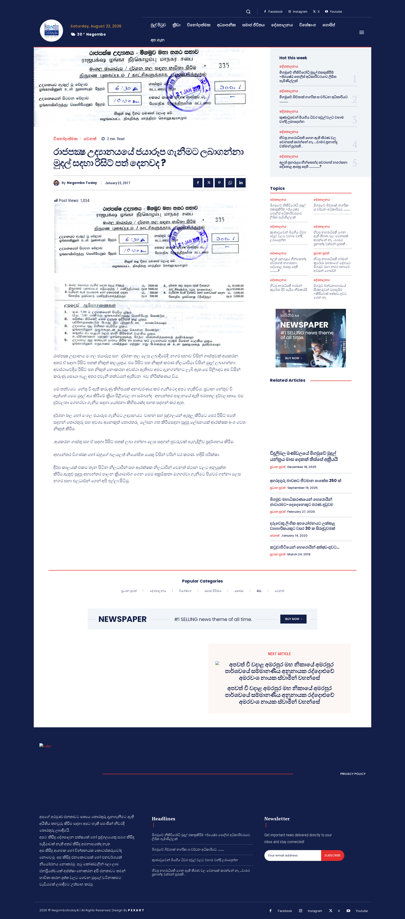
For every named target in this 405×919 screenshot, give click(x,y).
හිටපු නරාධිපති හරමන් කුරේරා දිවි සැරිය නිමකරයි (288, 287)
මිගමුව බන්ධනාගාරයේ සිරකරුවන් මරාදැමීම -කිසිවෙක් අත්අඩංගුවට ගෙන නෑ (330, 291)
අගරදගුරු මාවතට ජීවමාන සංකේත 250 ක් (305, 480)
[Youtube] (326, 12)
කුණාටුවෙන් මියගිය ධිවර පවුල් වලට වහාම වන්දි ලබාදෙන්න (311, 119)
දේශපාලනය (288, 66)
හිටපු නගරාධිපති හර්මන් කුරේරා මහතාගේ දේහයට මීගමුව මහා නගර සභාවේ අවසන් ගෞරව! (332, 265)
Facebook (275, 11)
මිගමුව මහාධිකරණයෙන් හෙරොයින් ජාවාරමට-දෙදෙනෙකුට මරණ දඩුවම (301, 502)
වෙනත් (90, 139)
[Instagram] (289, 12)
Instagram (300, 11)
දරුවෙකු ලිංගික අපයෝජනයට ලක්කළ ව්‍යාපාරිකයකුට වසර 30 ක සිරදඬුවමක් (302, 525)
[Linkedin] (241, 182)
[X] (314, 12)
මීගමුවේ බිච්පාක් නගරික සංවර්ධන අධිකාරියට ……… (313, 99)
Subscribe (333, 855)
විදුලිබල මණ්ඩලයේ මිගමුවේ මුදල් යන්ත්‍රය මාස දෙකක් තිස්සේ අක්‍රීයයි (304, 456)
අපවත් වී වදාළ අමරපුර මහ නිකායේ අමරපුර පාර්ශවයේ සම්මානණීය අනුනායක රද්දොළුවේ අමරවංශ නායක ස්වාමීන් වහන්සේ (279, 695)
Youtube (336, 11)
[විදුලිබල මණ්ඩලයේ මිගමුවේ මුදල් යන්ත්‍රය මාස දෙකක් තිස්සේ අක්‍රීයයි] (311, 416)
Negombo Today (82, 183)
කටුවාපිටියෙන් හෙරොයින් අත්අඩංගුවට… (305, 547)
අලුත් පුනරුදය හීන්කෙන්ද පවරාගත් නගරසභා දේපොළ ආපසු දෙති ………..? (313, 164)
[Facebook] (265, 12)
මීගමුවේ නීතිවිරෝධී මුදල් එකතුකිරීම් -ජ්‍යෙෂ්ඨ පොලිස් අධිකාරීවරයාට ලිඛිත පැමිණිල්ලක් (308, 76)
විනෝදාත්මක (65, 139)
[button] (248, 11)
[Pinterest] (219, 182)
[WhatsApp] (230, 182)
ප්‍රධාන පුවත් (321, 253)
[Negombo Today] (57, 183)
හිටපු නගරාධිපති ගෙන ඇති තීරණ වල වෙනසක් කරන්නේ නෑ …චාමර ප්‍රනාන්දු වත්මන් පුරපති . (308, 142)
